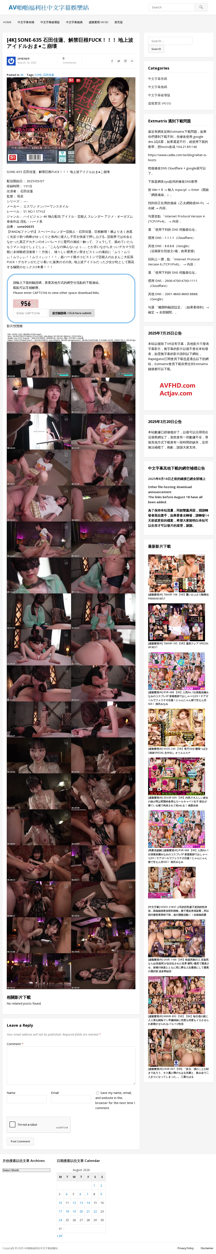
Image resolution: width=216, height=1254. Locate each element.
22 (95, 1211)
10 (60, 1203)
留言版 (119, 22)
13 (81, 1203)
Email (55, 1093)
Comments (69, 61)
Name (11, 1093)
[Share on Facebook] (112, 61)
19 (74, 1211)
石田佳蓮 (48, 75)
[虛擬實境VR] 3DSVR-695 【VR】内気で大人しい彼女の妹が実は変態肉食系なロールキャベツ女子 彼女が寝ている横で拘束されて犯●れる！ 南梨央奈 (178, 801)
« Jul (59, 1236)
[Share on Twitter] (119, 61)
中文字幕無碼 (74, 22)
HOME (7, 22)
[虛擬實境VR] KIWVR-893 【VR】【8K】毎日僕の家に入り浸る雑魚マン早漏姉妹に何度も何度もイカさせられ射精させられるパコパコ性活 (178, 1020)
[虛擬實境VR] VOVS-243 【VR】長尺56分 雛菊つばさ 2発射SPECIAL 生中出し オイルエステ (178, 750)
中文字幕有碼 (26, 22)
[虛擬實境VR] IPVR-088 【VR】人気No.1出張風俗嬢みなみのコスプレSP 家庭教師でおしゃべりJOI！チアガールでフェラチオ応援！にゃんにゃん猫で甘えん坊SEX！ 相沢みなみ (178, 698)
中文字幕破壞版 (50, 22)
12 (74, 1203)
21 (88, 1211)
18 (67, 1211)
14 (88, 1203)
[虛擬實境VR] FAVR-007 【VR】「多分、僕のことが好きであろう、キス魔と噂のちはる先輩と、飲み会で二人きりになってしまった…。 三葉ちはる (178, 1073)
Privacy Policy (186, 1248)
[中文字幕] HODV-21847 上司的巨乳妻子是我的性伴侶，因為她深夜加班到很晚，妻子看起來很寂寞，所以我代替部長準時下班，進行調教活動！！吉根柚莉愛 (178, 911)
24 (60, 1220)
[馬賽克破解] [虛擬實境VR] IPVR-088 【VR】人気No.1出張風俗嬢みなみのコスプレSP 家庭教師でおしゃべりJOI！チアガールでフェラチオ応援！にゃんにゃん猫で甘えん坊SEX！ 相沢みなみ (178, 856)
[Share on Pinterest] (125, 61)
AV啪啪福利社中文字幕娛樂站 (41, 1248)
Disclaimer (207, 1248)
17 (60, 1211)
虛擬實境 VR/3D (98, 22)
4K (22, 75)
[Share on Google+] (132, 61)
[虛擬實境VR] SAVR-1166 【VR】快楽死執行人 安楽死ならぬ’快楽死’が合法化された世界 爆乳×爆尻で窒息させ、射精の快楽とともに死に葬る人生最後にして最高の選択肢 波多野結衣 (178, 965)
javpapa (24, 58)
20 (81, 1211)
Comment (15, 1044)
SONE (38, 75)
